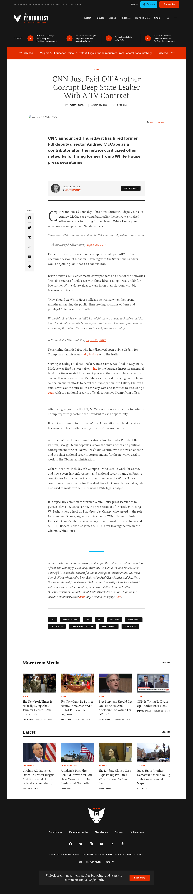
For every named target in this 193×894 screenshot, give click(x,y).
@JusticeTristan (73, 190)
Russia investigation (82, 626)
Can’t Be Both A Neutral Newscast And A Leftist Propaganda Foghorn (77, 708)
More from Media (41, 663)
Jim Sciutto (57, 626)
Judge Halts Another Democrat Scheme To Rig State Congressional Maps (153, 777)
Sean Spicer (130, 626)
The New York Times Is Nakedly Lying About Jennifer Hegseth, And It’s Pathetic (37, 708)
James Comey (133, 619)
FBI (99, 619)
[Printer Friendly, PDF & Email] (29, 266)
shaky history (89, 354)
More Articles (131, 188)
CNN (87, 619)
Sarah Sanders (108, 626)
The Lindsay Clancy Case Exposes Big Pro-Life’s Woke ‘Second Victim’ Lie (115, 777)
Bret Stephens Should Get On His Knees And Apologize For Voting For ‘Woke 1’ (115, 708)
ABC (52, 619)
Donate (151, 4)
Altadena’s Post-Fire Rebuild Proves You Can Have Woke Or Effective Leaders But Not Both (76, 777)
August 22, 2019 (96, 340)
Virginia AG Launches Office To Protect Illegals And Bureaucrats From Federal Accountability (38, 777)
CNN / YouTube (157, 122)
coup (51, 393)
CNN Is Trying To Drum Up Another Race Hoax (152, 704)
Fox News (114, 619)
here (82, 597)
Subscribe (169, 4)
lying (94, 368)
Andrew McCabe (70, 619)
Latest (29, 732)
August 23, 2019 (96, 245)
